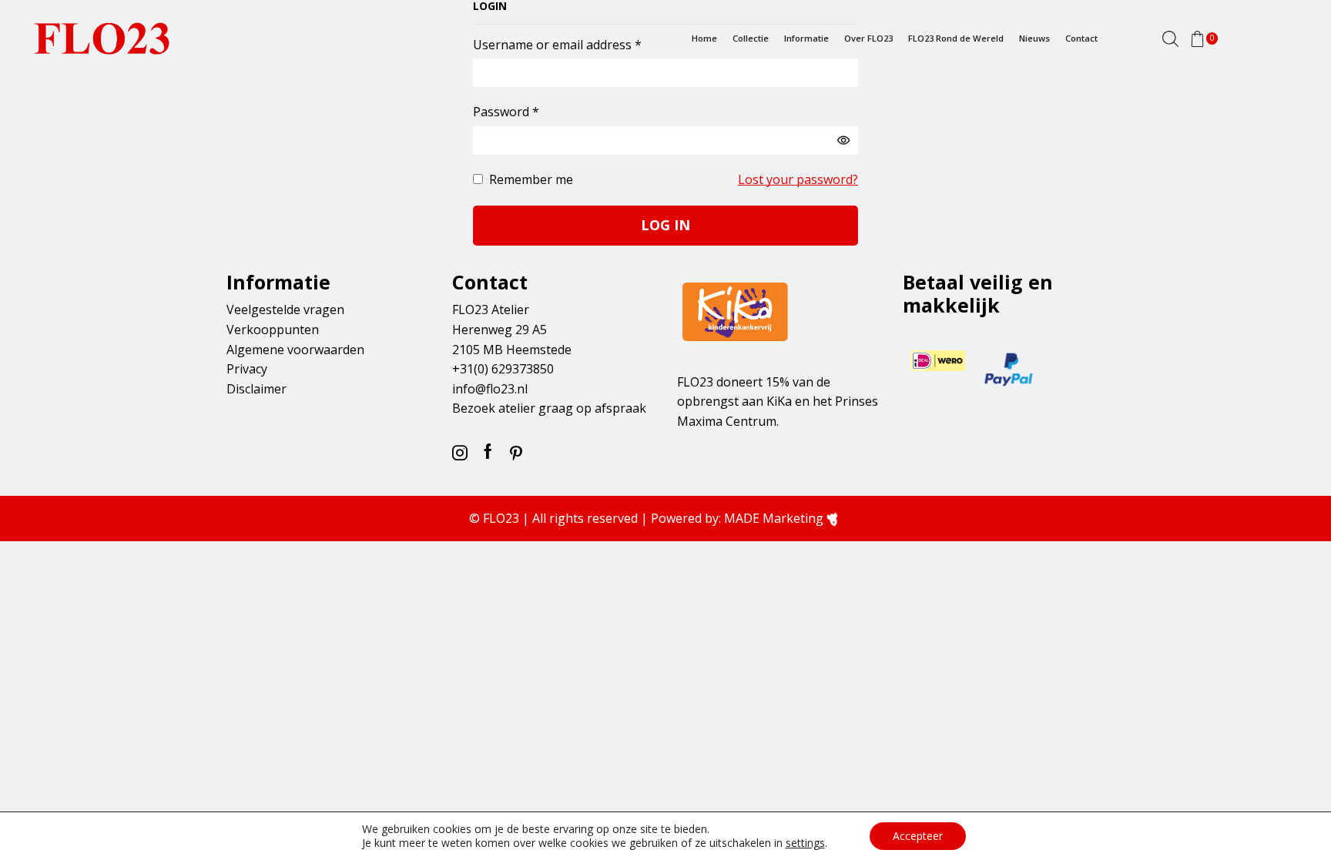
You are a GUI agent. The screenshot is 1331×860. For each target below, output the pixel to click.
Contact (1081, 38)
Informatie (806, 38)
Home (704, 38)
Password (506, 111)
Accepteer (918, 835)
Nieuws (1034, 38)
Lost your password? (798, 179)
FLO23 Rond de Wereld (956, 38)
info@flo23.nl (490, 388)
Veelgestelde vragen (285, 309)
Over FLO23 (868, 38)
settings (805, 843)
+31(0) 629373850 (503, 368)
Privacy (246, 368)
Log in (665, 225)
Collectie (751, 38)
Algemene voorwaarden (295, 349)
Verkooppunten (272, 329)
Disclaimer (256, 388)
